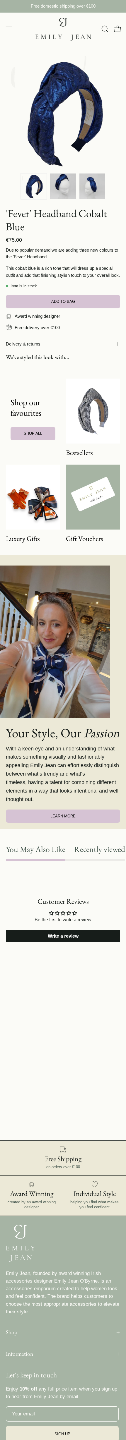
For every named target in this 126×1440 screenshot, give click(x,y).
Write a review (63, 936)
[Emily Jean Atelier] (63, 29)
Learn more (63, 816)
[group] (63, 6)
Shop (11, 1332)
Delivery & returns (23, 343)
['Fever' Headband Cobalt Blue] (34, 186)
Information (19, 1353)
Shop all (33, 433)
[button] (104, 29)
